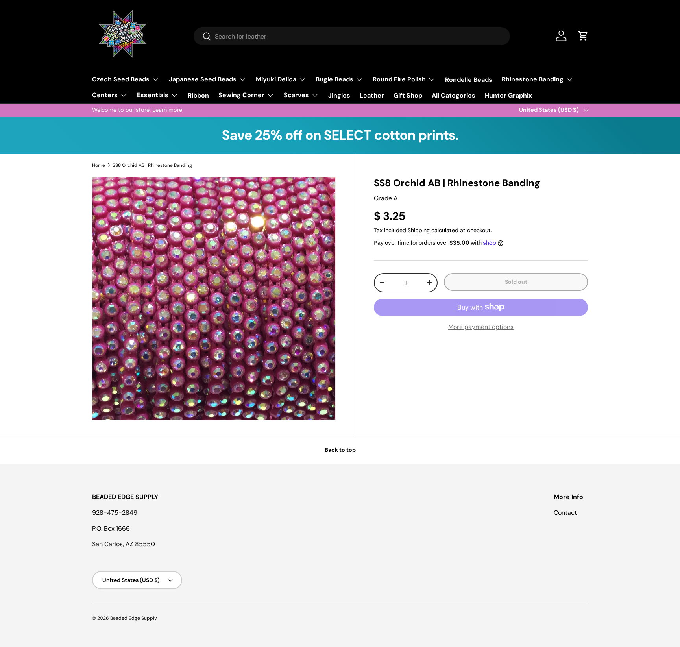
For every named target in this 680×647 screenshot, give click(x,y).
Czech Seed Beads (121, 79)
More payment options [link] (481, 326)
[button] (583, 35)
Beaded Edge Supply (133, 618)
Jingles (339, 95)
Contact (565, 512)
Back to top (340, 449)
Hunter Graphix (508, 95)
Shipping (419, 230)
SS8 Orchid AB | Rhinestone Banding (152, 165)
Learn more (167, 109)
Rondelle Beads (468, 80)
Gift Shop (408, 95)
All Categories (453, 95)
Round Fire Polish (399, 79)
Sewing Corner (241, 95)
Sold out (516, 281)
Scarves (296, 95)
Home (98, 165)
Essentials (152, 95)
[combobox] (352, 36)
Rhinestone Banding (533, 79)
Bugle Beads (334, 79)
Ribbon (198, 95)
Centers (105, 95)
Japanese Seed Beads (203, 79)
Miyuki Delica (276, 79)
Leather (372, 95)
